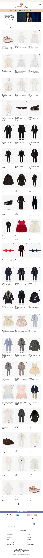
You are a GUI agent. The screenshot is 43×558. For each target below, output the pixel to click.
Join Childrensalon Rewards (21, 511)
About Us (8, 539)
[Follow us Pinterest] (25, 519)
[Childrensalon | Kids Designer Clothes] (21, 4)
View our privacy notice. (11, 526)
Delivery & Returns (10, 534)
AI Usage (29, 539)
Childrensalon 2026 (20, 554)
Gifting (28, 534)
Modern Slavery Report (31, 544)
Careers (28, 535)
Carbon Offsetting (11, 544)
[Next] (24, 504)
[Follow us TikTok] (32, 519)
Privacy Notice (29, 537)
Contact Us (9, 537)
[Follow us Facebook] (10, 519)
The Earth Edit (22, 530)
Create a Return (10, 535)
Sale (21, 7)
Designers (26, 7)
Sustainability (9, 546)
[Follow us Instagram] (17, 519)
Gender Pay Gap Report (11, 542)
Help (28, 542)
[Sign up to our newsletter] (33, 524)
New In (16, 7)
